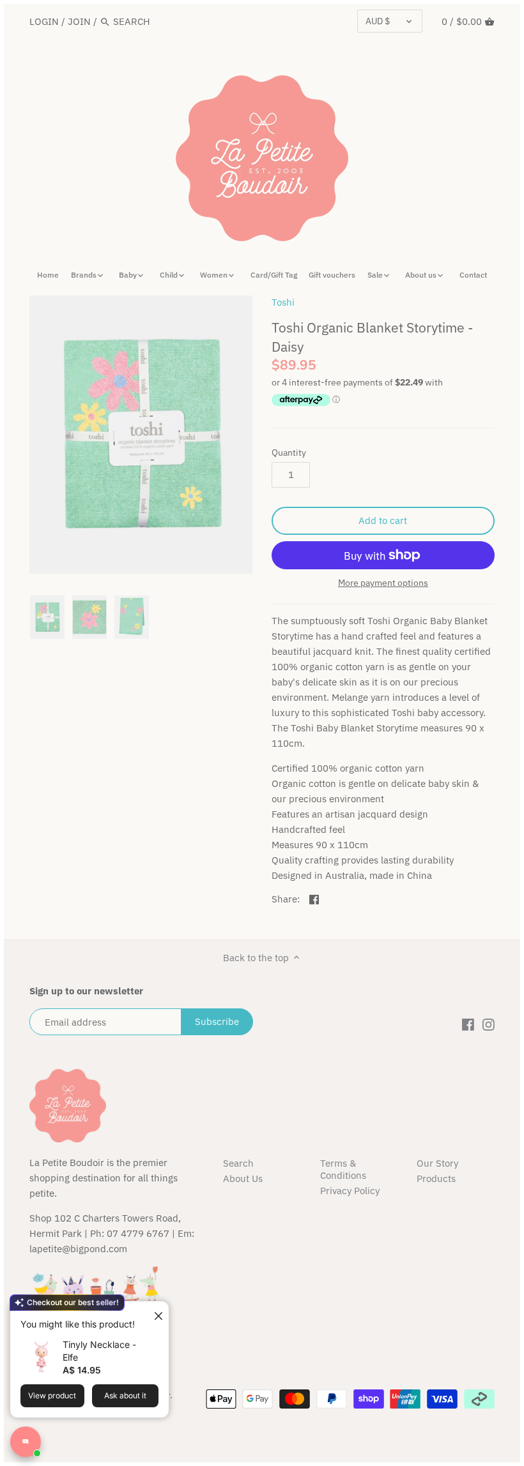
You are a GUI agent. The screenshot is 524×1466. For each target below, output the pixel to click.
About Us (243, 1178)
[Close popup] (153, 1312)
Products (436, 1178)
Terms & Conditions (343, 1169)
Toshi (283, 302)
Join (79, 21)
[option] (47, 617)
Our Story (437, 1163)
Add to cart (382, 520)
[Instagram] (488, 1024)
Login (44, 21)
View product (52, 1395)
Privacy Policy (350, 1191)
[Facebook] (468, 1024)
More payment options (383, 583)
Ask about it (125, 1395)
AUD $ (378, 21)
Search (238, 1163)
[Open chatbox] (25, 1441)
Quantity (289, 452)
